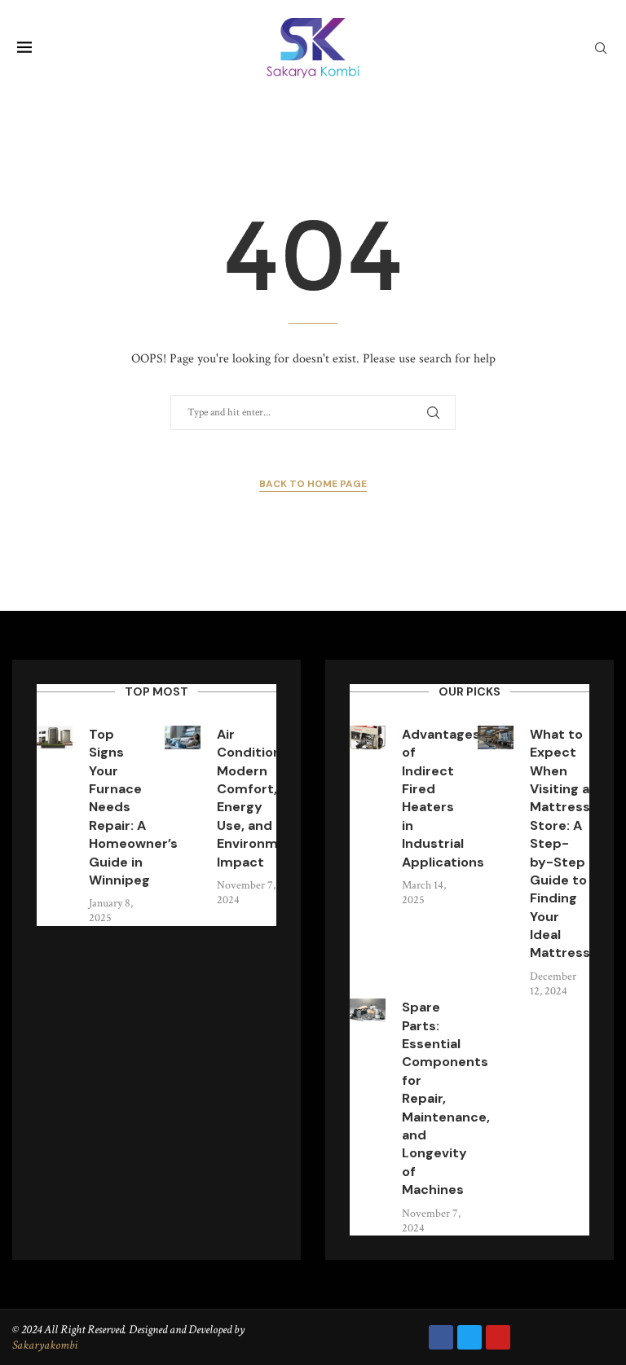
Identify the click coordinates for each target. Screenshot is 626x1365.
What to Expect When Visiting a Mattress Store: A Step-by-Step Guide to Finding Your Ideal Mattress (560, 844)
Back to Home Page (313, 483)
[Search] (601, 49)
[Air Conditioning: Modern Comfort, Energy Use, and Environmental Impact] (183, 737)
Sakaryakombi (44, 1345)
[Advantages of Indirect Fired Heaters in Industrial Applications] (368, 737)
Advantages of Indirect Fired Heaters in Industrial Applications (443, 798)
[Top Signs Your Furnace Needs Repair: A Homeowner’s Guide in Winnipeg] (55, 737)
